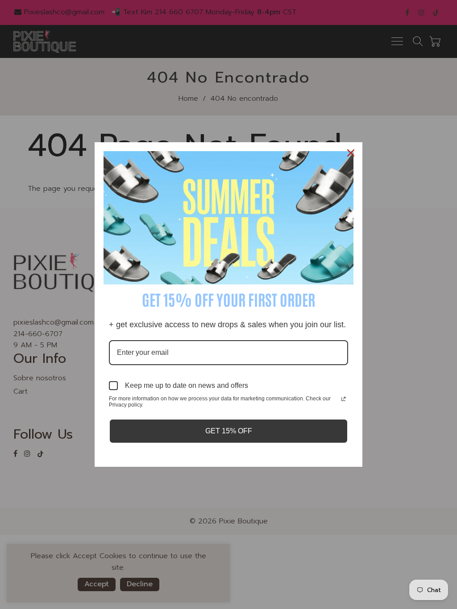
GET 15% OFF (228, 431)
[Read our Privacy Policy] (343, 399)
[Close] (351, 153)
